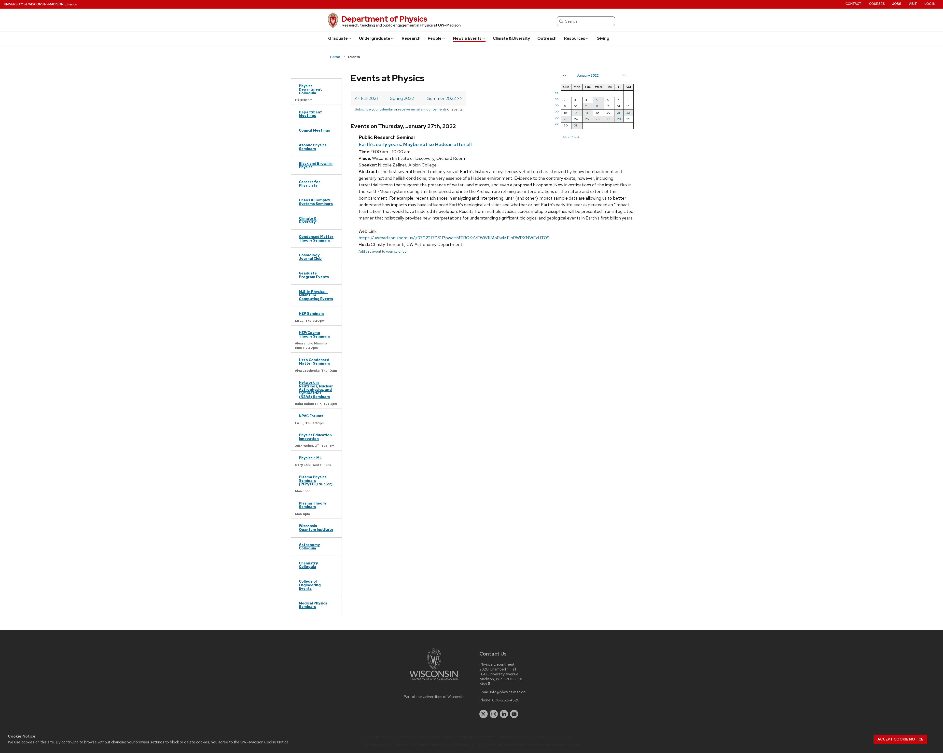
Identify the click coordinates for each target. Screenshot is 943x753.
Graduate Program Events (314, 275)
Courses (877, 4)
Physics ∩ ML (310, 457)
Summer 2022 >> (444, 98)
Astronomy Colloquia (309, 546)
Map (483, 684)
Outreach (546, 38)
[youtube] (514, 714)
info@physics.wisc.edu (508, 692)
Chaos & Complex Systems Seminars (316, 202)
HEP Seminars (311, 313)
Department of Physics (384, 19)
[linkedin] (504, 714)
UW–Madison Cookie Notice (264, 742)
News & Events (467, 38)
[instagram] (494, 714)
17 (575, 112)
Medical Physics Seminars (313, 605)
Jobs (896, 4)
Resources (574, 38)
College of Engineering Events (310, 585)
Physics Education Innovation (315, 437)
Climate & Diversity (511, 38)
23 (565, 119)
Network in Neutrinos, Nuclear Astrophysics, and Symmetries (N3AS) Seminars (316, 389)
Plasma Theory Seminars (312, 505)
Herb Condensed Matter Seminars (314, 361)
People (435, 38)
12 (597, 106)
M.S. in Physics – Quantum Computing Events (316, 295)
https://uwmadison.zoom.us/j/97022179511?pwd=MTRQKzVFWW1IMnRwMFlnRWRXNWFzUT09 (454, 238)
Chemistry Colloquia (308, 565)
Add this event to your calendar (383, 251)
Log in (930, 4)
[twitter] (483, 714)
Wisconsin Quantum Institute (316, 527)
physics (71, 4)
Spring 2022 (402, 98)
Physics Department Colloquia (310, 89)
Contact (853, 4)
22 (628, 112)
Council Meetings (314, 130)
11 (586, 106)
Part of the (434, 696)
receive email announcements (422, 109)
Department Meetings (310, 114)
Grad (338, 38)
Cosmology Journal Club (310, 257)
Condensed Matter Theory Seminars (316, 238)
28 (619, 119)
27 (608, 119)
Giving (602, 38)
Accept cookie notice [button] (900, 739)
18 (586, 112)
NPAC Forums (311, 415)
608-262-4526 (505, 700)
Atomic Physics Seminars (312, 147)
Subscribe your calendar (374, 109)
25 (587, 119)
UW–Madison (33, 4)
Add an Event (571, 137)
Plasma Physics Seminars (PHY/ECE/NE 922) (316, 480)
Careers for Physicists (309, 183)
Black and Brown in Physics (316, 165)
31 (575, 125)
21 (618, 112)
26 (597, 119)
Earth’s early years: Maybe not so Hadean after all (415, 144)
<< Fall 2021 (366, 98)
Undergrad (374, 38)
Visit (913, 4)
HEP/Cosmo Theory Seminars (314, 334)
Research (411, 38)
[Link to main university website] (433, 681)
